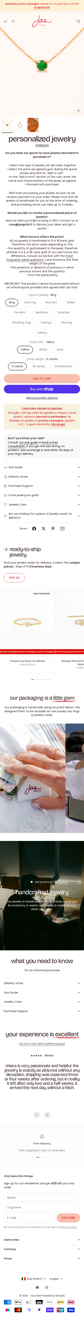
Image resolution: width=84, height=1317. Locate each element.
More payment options (42, 398)
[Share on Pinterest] (53, 528)
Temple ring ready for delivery (27, 661)
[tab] (29, 552)
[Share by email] (62, 528)
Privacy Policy (69, 1227)
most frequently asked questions (39, 258)
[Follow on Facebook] (37, 1287)
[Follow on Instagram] (46, 1287)
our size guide (28, 442)
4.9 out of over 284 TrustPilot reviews (42, 1044)
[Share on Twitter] (43, 528)
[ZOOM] (78, 111)
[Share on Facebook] (34, 528)
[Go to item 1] (7, 125)
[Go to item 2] (20, 125)
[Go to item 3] (33, 125)
